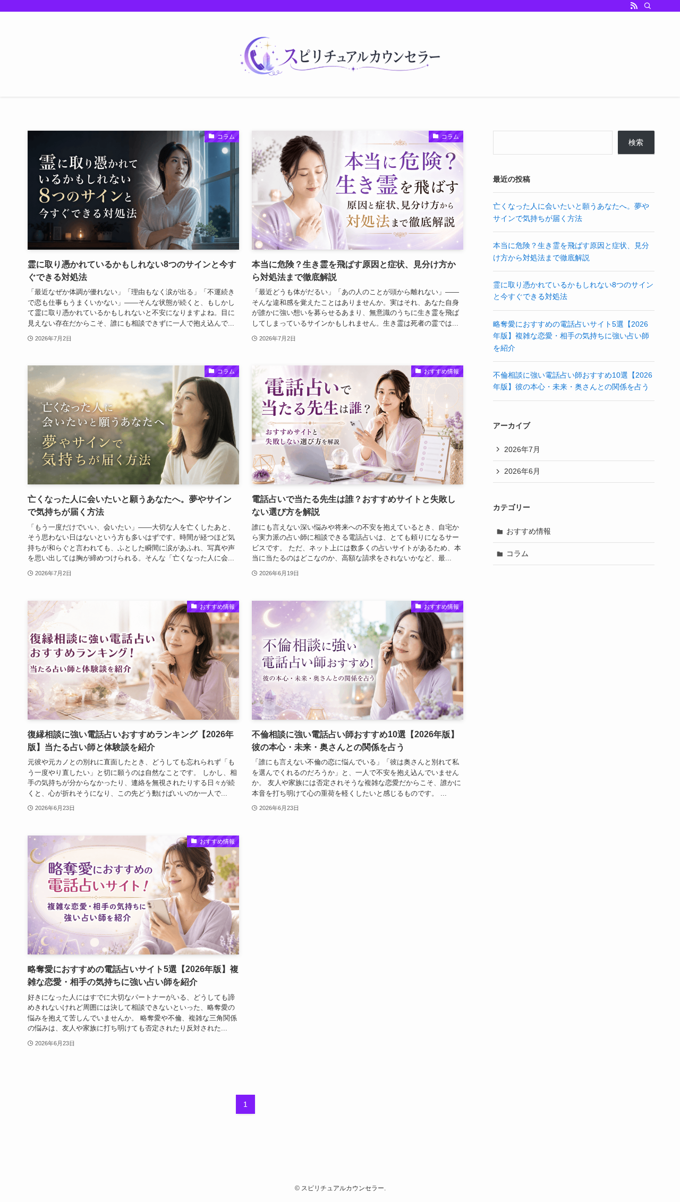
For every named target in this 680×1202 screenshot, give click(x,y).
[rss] (634, 6)
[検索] (647, 6)
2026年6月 (522, 471)
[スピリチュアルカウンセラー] (340, 56)
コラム (517, 553)
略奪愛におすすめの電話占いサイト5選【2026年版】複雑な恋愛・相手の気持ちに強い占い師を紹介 (571, 336)
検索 (635, 142)
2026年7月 (522, 449)
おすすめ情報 (528, 531)
